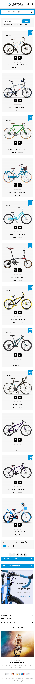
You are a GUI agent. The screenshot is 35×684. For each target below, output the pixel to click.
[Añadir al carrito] (15, 58)
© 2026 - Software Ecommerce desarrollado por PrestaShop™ (17, 680)
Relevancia (12, 21)
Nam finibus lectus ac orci (17, 362)
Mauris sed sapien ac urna (17, 489)
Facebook (10, 555)
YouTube (21, 555)
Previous (3, 627)
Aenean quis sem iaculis (17, 532)
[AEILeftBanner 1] (17, 587)
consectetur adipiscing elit (17, 107)
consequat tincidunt (17, 404)
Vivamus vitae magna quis (17, 277)
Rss (17, 555)
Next (32, 627)
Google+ (25, 555)
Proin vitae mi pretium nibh (17, 192)
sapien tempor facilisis (17, 319)
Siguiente (12, 546)
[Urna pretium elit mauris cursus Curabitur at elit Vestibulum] (17, 644)
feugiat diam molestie (17, 447)
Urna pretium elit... (17, 663)
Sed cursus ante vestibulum (17, 150)
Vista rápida (20, 58)
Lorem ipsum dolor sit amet (17, 65)
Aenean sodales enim (17, 235)
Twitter (14, 555)
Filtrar (26, 21)
